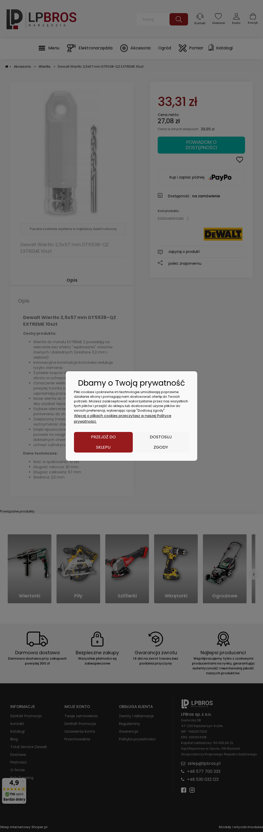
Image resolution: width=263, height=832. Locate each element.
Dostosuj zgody (161, 442)
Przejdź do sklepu (103, 442)
